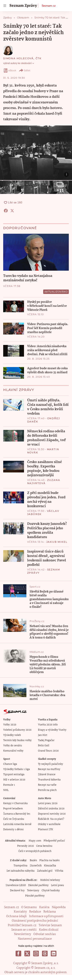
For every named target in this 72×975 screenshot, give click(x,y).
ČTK (39, 58)
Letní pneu (57, 885)
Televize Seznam (50, 925)
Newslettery (22, 934)
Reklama (49, 911)
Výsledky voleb (12, 735)
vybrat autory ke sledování (17, 63)
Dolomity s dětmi (13, 829)
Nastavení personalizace (35, 938)
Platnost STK (45, 829)
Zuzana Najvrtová (43, 481)
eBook (12, 70)
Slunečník (36, 866)
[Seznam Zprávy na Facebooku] (18, 953)
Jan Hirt (42, 735)
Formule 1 (9, 785)
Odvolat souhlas (44, 934)
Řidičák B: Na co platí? (51, 819)
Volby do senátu (12, 745)
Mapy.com (35, 841)
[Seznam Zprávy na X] (27, 953)
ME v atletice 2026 (14, 780)
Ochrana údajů (16, 916)
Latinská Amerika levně (17, 824)
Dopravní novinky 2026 (52, 814)
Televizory (33, 890)
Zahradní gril (44, 871)
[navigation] (5, 5)
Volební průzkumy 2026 (17, 730)
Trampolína (20, 866)
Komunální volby (13, 751)
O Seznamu (29, 907)
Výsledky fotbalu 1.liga (16, 769)
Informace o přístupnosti (46, 916)
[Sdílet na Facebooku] (6, 211)
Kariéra (44, 907)
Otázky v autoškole (49, 824)
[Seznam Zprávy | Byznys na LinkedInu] (53, 953)
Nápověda (59, 907)
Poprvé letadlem (13, 809)
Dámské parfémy (38, 885)
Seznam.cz (49, 5)
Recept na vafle (47, 785)
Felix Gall (43, 745)
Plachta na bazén (49, 860)
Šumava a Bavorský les (16, 814)
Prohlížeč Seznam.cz (22, 925)
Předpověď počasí (54, 841)
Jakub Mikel (56, 541)
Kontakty (20, 911)
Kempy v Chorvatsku (15, 803)
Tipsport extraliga (13, 774)
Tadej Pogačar (46, 740)
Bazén (33, 860)
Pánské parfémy (35, 896)
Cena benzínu (44, 846)
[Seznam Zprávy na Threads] (45, 953)
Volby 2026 (9, 725)
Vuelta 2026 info (48, 725)
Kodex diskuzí (48, 929)
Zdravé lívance (46, 774)
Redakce (35, 911)
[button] (36, 152)
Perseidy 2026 (25, 846)
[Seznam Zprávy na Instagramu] (36, 953)
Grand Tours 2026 (48, 751)
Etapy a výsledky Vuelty (52, 730)
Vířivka (59, 871)
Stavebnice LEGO (16, 885)
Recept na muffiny (49, 769)
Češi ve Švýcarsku (13, 819)
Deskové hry (17, 890)
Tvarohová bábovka (49, 780)
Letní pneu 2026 (47, 803)
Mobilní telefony (50, 880)
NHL (6, 790)
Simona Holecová (18, 58)
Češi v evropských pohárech (34, 851)
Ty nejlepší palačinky (50, 764)
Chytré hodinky (51, 890)
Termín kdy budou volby (17, 740)
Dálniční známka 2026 (51, 809)
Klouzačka (50, 866)
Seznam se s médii (24, 929)
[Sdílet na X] (12, 211)
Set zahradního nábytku (20, 871)
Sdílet (27, 70)
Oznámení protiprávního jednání (35, 920)
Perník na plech (47, 790)
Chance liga (10, 764)
